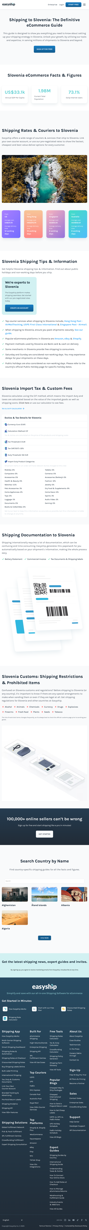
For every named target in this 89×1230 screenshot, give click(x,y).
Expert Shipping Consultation (14, 1144)
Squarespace (35, 1139)
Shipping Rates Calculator (56, 1037)
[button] (84, 4)
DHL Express (35, 1090)
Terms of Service (45, 1226)
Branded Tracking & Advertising (10, 1094)
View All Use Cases (37, 1062)
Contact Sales (75, 1098)
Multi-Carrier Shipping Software (11, 1041)
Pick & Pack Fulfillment (12, 1131)
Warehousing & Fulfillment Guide (57, 1196)
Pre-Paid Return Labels (11, 1099)
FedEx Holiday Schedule (55, 1131)
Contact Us (74, 1060)
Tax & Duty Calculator (54, 1044)
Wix (31, 1156)
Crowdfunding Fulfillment (13, 1140)
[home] (8, 4)
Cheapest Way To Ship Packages (57, 1089)
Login (61, 4)
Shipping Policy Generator (56, 1057)
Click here (24, 403)
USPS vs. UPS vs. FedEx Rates (56, 1118)
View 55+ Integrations (35, 1165)
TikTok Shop (35, 1160)
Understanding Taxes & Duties (56, 1170)
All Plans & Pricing (77, 1079)
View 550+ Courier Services (37, 1108)
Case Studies (75, 1040)
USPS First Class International (40, 324)
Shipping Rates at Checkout (14, 1058)
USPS (32, 1077)
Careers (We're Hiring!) (75, 1054)
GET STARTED (44, 834)
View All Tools (55, 1070)
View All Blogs (55, 1137)
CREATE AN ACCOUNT (19, 308)
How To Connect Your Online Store (57, 1176)
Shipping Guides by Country (58, 1156)
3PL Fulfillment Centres (11, 1136)
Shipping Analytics (10, 1104)
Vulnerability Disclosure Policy (76, 1226)
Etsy (31, 1151)
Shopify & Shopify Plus (37, 1129)
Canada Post (35, 1094)
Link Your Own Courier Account (9, 1087)
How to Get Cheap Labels (57, 1111)
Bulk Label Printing (10, 1071)
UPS (31, 1081)
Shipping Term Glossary (56, 1064)
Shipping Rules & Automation (9, 1052)
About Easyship (76, 1036)
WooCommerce (36, 1134)
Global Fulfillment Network (13, 1127)
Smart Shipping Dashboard (13, 1047)
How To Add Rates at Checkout (58, 1183)
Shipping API (7, 1108)
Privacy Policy (58, 1226)
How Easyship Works (10, 1036)
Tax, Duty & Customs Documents (11, 1080)
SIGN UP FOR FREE (44, 49)
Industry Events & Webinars (56, 1203)
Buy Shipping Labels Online (13, 1067)
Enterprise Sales (76, 1102)
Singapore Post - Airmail (73, 324)
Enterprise (52, 4)
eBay (67, 338)
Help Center (74, 1122)
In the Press (74, 1049)
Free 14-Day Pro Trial (78, 1075)
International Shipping (11, 1075)
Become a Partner (77, 1083)
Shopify (77, 338)
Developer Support (77, 1126)
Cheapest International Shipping (55, 1096)
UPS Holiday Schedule (55, 1125)
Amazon (58, 338)
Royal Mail (34, 1103)
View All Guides (56, 1209)
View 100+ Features (10, 1112)
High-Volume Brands (38, 1043)
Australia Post (36, 1099)
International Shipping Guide (56, 1163)
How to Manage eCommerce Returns (58, 1190)
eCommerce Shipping (35, 1037)
